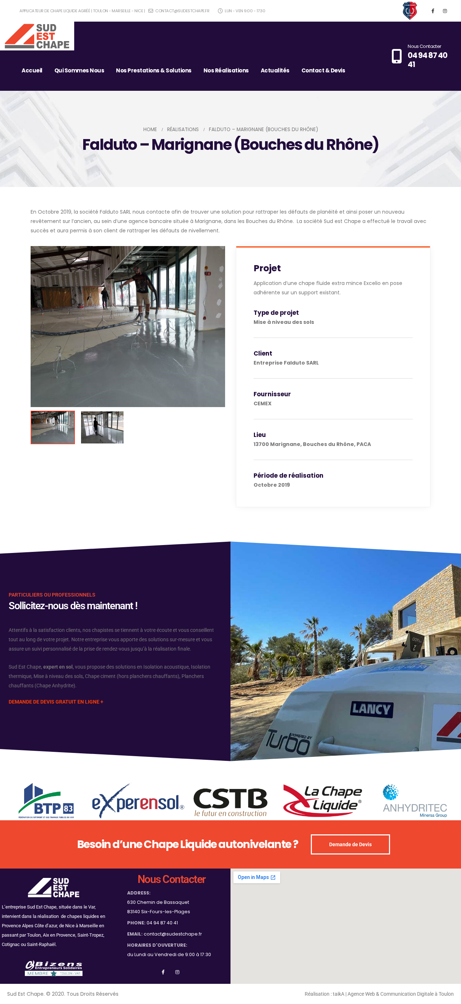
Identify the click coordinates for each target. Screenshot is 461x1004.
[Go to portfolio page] (128, 326)
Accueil (32, 70)
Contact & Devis (323, 70)
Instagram (177, 972)
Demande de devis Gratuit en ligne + (56, 702)
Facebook (163, 972)
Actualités (275, 70)
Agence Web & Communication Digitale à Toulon (401, 994)
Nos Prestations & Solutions (154, 70)
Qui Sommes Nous (79, 70)
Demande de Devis (350, 844)
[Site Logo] (37, 36)
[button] (223, 326)
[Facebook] (433, 11)
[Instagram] (445, 11)
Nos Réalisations (226, 70)
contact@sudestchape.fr (182, 11)
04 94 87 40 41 (162, 923)
